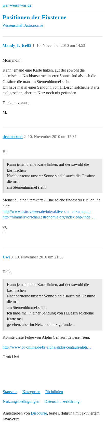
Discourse (39, 413)
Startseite (10, 392)
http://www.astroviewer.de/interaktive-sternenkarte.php (46, 211)
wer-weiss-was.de (17, 5)
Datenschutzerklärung (62, 401)
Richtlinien (54, 392)
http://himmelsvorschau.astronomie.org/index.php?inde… (49, 217)
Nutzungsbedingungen (21, 401)
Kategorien (31, 392)
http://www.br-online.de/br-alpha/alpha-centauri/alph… (47, 347)
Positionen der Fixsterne (35, 17)
